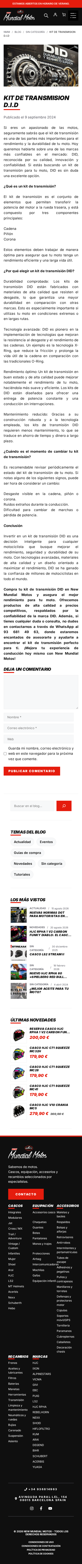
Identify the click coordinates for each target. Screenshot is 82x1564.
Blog (18, 32)
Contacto (25, 1194)
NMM (7, 32)
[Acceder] (55, 14)
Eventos (46, 842)
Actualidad (22, 842)
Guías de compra (27, 853)
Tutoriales (22, 874)
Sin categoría (35, 32)
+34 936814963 (42, 1489)
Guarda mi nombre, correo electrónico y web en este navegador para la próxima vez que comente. (41, 753)
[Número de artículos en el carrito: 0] (63, 14)
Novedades (23, 863)
